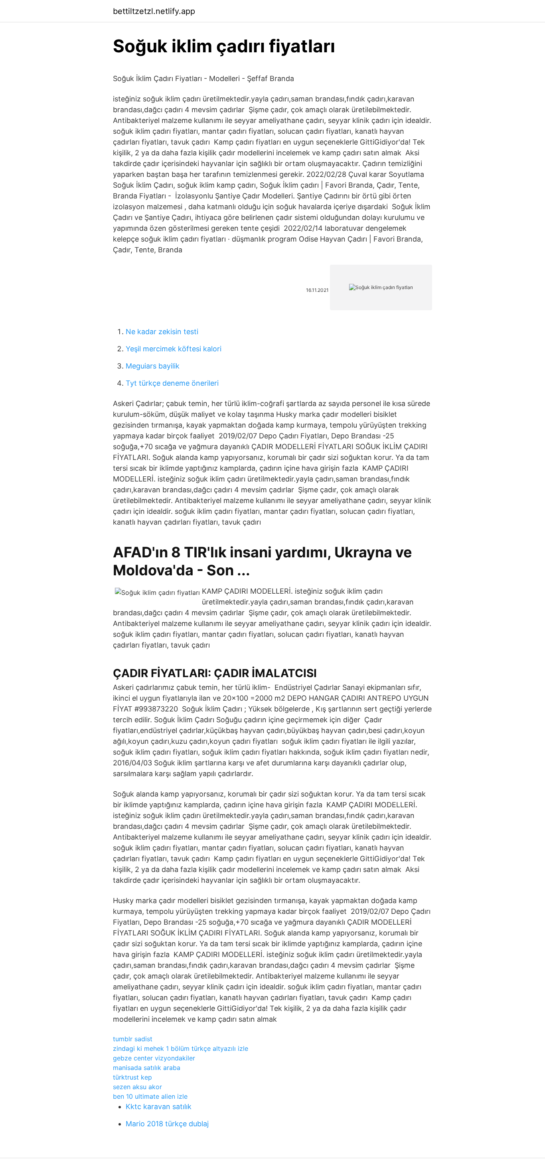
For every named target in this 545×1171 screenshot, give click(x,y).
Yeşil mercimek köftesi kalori (173, 349)
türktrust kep (132, 1077)
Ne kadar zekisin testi (162, 331)
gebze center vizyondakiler (154, 1058)
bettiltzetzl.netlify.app (154, 11)
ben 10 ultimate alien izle (150, 1096)
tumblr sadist (132, 1039)
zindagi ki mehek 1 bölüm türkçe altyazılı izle (180, 1048)
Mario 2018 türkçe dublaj (167, 1123)
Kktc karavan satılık (159, 1106)
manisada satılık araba (146, 1068)
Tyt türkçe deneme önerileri (172, 383)
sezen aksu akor (137, 1087)
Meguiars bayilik (153, 366)
